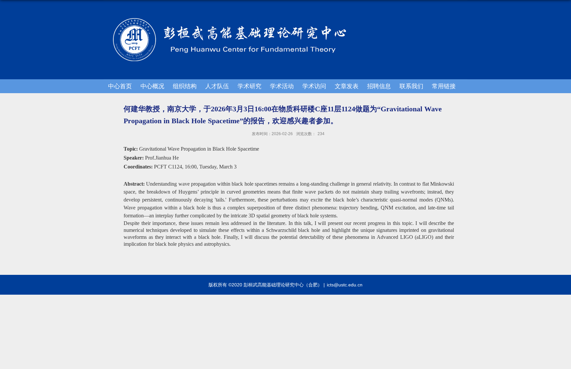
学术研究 (249, 86)
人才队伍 (217, 86)
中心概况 (152, 86)
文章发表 (347, 86)
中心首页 (120, 86)
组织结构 (185, 86)
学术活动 (282, 86)
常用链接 (444, 86)
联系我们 (411, 86)
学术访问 (314, 86)
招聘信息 (379, 86)
